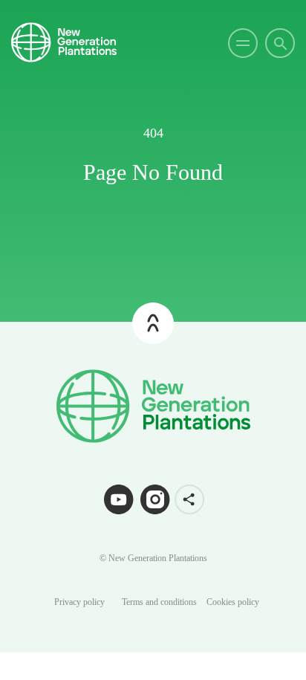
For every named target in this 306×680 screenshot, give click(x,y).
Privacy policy (79, 602)
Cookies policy (232, 602)
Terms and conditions (159, 602)
